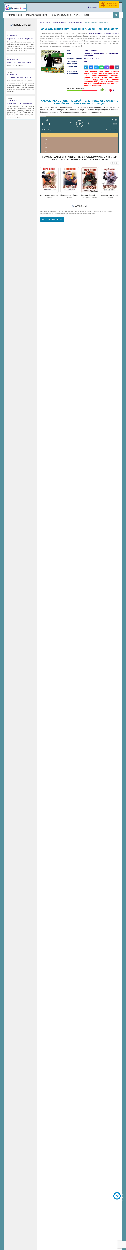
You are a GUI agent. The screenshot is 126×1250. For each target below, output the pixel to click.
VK (117, 67)
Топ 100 (77, 15)
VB (106, 67)
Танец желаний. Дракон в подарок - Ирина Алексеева (20, 77)
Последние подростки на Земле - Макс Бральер (20, 62)
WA (101, 67)
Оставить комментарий (52, 219)
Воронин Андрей (91, 50)
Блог (86, 15)
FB (91, 67)
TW (96, 67)
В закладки (94, 7)
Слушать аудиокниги (95, 33)
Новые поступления (61, 15)
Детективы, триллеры (111, 33)
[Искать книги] (116, 15)
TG (86, 67)
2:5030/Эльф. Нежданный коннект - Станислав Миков (20, 103)
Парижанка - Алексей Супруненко (19, 39)
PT (112, 67)
